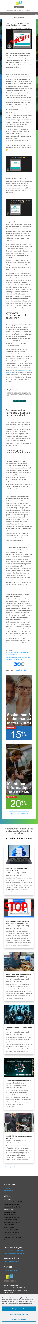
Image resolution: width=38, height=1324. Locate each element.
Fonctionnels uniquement (19, 1314)
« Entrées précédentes (11, 1167)
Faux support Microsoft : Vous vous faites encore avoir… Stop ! (18, 922)
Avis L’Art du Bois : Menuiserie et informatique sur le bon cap (18, 976)
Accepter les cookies (19, 1309)
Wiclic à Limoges (19, 17)
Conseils (23, 670)
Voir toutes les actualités (19, 813)
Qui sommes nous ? (11, 1270)
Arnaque (16, 670)
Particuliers (7, 1188)
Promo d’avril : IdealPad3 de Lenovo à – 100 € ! (16, 869)
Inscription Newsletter (12, 1262)
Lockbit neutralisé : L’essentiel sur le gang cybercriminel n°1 (19, 1082)
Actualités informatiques (24, 28)
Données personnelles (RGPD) (14, 1253)
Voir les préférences (19, 1319)
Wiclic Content (13, 873)
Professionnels (8, 1191)
